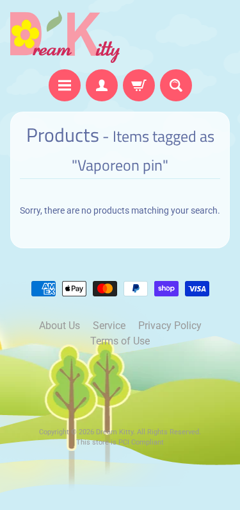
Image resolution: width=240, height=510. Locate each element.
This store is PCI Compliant (120, 442)
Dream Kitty (114, 432)
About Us (59, 325)
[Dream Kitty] (65, 36)
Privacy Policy (170, 325)
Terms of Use (120, 341)
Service (109, 325)
